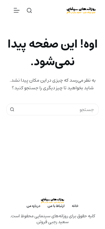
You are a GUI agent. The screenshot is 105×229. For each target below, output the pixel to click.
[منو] (17, 10)
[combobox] (58, 109)
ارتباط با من (56, 206)
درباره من (33, 206)
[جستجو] (29, 10)
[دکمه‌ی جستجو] (12, 109)
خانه (75, 206)
